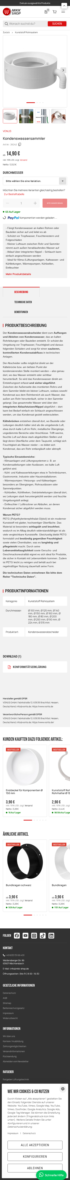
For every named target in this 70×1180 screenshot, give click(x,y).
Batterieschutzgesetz (13, 1008)
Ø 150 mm (39, 613)
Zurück (6, 32)
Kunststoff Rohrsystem (26, 32)
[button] (25, 767)
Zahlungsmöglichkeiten (14, 1046)
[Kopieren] (20, 144)
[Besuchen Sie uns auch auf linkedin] (51, 935)
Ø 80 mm (43, 616)
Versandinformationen (14, 1051)
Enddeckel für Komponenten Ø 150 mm (24, 792)
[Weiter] (63, 70)
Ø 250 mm (39, 619)
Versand (23, 160)
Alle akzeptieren (35, 1145)
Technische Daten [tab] (23, 302)
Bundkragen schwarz (18, 885)
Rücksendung (10, 1056)
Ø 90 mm (52, 619)
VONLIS (7, 131)
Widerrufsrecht (10, 1018)
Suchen (57, 23)
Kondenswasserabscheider (43, 632)
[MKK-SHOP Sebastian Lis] (12, 11)
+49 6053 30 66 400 (14, 955)
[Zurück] (7, 70)
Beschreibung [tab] (21, 292)
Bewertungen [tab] (21, 312)
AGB (5, 998)
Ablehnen (35, 1168)
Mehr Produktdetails (18, 274)
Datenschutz (9, 992)
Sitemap (7, 1003)
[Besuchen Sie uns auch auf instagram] (34, 935)
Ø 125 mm (46, 610)
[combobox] (35, 181)
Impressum (8, 1013)
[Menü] (63, 12)
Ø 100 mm (33, 610)
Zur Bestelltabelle (14, 194)
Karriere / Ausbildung (13, 1041)
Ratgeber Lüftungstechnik (16, 1079)
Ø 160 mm (51, 613)
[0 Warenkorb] (55, 12)
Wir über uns (9, 1036)
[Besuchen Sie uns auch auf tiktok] (43, 935)
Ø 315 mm (44, 622)
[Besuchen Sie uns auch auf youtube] (25, 935)
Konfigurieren (35, 1156)
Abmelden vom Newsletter (16, 1061)
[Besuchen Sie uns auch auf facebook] (17, 935)
